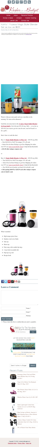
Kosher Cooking (30, 18)
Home (8, 15)
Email (27, 312)
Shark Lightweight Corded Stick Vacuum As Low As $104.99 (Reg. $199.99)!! (26, 407)
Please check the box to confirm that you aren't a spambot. (19, 322)
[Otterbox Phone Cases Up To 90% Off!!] (13, 399)
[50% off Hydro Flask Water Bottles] (13, 430)
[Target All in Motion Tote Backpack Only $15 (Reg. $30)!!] (13, 384)
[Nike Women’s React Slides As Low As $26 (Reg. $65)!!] (13, 392)
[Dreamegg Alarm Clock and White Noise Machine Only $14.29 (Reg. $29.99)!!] (13, 376)
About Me (28, 443)
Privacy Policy (21, 443)
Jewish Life (14, 20)
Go (33, 332)
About (16, 15)
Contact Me (25, 20)
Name (28, 308)
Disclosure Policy (12, 443)
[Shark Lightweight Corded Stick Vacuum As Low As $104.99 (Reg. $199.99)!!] (13, 407)
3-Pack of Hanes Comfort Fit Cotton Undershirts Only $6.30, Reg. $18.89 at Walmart (27, 422)
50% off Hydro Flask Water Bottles (26, 427)
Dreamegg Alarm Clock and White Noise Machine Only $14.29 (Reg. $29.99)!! (26, 376)
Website (28, 316)
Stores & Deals (8, 18)
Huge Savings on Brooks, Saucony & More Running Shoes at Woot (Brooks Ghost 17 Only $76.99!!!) (27, 414)
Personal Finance (27, 15)
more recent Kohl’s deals (16, 147)
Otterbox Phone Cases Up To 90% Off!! (27, 397)
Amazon (19, 18)
